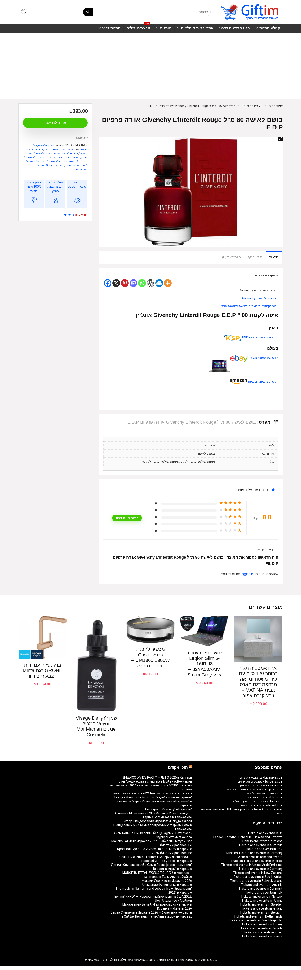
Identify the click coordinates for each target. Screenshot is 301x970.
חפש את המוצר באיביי (263, 358)
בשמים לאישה (46, 145)
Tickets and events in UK (264, 833)
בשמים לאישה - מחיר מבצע (59, 149)
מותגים (165, 28)
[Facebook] (107, 283)
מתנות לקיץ (111, 28)
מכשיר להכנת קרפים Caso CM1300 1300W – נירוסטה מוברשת (150, 657)
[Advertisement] (150, 66)
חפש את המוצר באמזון (262, 382)
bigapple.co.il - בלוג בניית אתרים (261, 777)
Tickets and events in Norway (261, 896)
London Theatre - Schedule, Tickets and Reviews (247, 837)
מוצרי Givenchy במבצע (50, 165)
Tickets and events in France (262, 936)
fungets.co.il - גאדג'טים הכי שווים (260, 781)
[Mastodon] (133, 283)
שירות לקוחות (112, 960)
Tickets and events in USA (263, 849)
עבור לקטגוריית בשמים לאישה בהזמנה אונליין (248, 306)
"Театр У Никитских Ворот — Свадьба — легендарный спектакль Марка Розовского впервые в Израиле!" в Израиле (153, 801)
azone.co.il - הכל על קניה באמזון (261, 785)
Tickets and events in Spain (262, 932)
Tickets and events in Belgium (261, 912)
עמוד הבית (276, 106)
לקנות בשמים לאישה (76, 165)
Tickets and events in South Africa (257, 876)
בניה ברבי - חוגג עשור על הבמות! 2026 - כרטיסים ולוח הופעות (152, 793)
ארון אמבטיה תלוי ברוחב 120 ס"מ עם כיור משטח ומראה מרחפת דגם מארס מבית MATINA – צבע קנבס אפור (258, 681)
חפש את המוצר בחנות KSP (259, 337)
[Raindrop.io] (159, 283)
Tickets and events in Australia (260, 845)
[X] (116, 283)
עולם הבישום (251, 106)
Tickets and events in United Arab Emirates (251, 865)
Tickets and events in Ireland (262, 841)
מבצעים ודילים (138, 27)
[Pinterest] (125, 283)
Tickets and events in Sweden (261, 904)
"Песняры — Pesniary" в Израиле (168, 809)
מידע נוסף (255, 257)
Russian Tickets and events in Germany (254, 853)
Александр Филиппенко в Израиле (167, 884)
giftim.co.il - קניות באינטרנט (263, 797)
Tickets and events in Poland (262, 900)
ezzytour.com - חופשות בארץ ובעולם (257, 801)
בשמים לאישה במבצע (65, 153)
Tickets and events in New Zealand (257, 872)
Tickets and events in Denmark (260, 888)
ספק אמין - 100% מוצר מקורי (33, 186)
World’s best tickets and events (260, 857)
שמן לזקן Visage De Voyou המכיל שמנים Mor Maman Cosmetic (96, 726)
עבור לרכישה (55, 123)
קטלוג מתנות (269, 28)
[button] (280, 139)
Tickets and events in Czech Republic (255, 920)
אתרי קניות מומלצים (197, 28)
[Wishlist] (23, 12)
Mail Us (30, 968)
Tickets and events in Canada (261, 928)
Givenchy (82, 137)
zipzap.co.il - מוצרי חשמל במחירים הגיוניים (254, 789)
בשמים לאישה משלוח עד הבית (62, 157)
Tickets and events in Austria (261, 884)
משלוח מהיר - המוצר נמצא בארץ (55, 186)
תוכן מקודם (178, 767)
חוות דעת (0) (231, 257)
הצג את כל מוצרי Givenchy (260, 298)
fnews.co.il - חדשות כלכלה (264, 793)
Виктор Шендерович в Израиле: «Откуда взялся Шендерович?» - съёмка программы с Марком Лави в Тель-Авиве (152, 825)
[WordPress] (150, 283)
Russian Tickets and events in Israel (256, 861)
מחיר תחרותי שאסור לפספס (77, 184)
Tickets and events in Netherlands (258, 916)
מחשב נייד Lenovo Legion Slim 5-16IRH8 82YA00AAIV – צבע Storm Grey (204, 664)
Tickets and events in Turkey (262, 924)
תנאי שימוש (92, 960)
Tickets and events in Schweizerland (256, 880)
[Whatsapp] (142, 283)
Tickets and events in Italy (263, 892)
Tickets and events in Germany (260, 869)
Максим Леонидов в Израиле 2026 (167, 880)
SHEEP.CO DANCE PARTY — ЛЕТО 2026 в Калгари (157, 777)
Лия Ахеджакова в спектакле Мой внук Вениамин (155, 781)
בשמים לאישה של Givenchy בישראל (46, 161)
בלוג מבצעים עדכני (234, 28)
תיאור (273, 257)
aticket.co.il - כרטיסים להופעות (261, 805)
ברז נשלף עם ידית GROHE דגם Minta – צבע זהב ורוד (43, 670)
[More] (168, 283)
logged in (248, 574)
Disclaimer (43, 968)
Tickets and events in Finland (261, 908)
